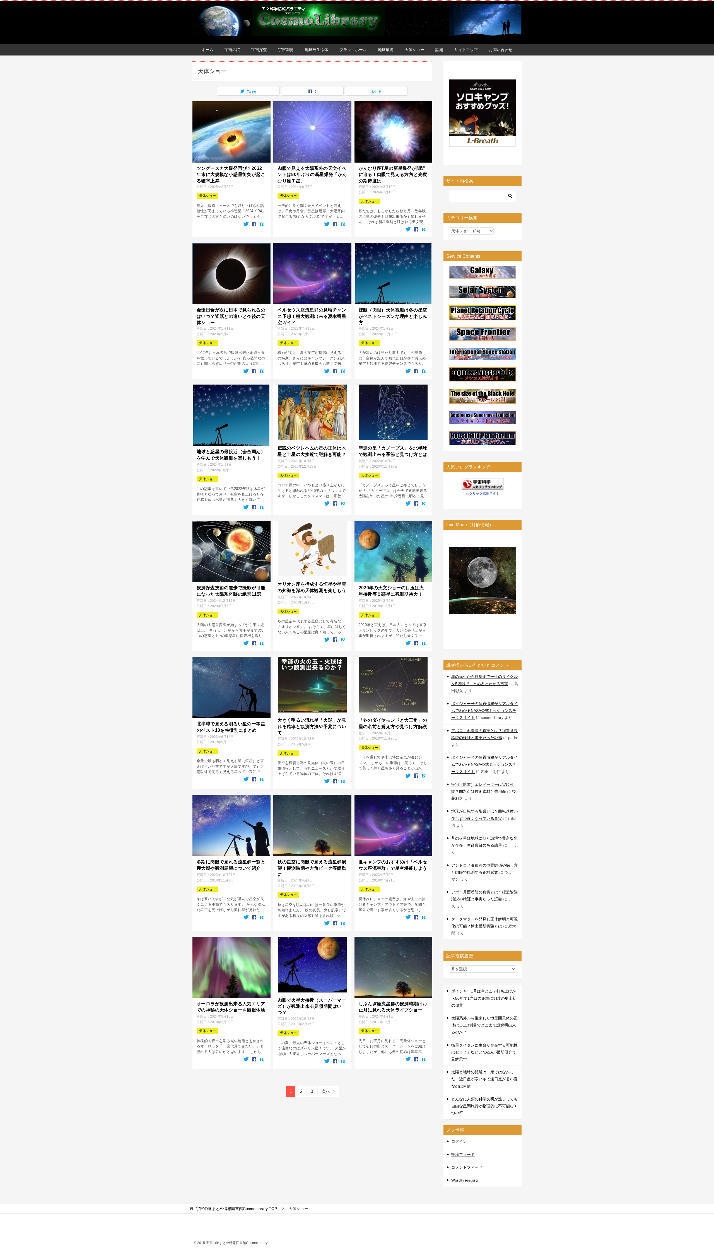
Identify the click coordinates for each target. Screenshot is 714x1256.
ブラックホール (353, 49)
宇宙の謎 (232, 49)
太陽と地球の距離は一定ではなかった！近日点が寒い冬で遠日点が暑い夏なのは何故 (484, 1079)
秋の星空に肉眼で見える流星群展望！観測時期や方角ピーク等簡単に (312, 868)
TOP (236, 1208)
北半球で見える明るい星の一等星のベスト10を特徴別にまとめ (231, 726)
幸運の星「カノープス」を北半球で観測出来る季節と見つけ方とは (393, 451)
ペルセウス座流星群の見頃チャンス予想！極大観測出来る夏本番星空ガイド (312, 316)
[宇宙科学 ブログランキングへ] (482, 486)
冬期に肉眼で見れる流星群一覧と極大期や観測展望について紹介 (231, 864)
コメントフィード (467, 1167)
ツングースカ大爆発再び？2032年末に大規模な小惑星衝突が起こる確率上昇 (231, 174)
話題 (439, 49)
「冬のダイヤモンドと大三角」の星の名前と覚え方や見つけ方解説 (393, 723)
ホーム (207, 49)
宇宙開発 (286, 49)
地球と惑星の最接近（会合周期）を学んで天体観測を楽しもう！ (231, 454)
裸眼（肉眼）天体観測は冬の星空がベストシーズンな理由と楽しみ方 (393, 316)
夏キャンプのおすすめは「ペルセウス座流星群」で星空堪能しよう (393, 864)
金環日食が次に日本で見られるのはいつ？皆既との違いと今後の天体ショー (231, 316)
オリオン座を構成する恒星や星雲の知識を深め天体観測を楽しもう (312, 587)
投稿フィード (463, 1154)
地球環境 (386, 49)
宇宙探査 (259, 49)
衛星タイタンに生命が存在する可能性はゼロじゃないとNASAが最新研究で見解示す (484, 1052)
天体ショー (414, 49)
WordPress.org (464, 1180)
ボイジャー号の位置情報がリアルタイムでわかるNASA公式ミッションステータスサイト (484, 710)
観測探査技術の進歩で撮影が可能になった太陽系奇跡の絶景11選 (231, 590)
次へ (325, 1091)
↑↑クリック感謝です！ (482, 494)
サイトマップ (466, 49)
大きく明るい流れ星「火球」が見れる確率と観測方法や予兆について (312, 726)
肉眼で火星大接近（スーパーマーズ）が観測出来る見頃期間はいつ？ (312, 1006)
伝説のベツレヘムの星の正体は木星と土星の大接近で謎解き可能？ (312, 451)
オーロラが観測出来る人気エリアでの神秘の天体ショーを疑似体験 (231, 1006)
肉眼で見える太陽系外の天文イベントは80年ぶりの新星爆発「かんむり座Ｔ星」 (312, 174)
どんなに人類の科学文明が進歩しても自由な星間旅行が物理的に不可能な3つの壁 (484, 1106)
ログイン (459, 1141)
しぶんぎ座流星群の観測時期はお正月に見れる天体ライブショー (393, 1006)
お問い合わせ (500, 49)
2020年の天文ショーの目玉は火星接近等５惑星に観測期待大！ (391, 590)
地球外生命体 (316, 49)
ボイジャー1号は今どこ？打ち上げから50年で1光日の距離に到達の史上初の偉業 (484, 998)
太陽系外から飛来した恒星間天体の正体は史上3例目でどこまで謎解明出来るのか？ (484, 1025)
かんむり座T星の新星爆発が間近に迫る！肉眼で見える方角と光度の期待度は (393, 174)
